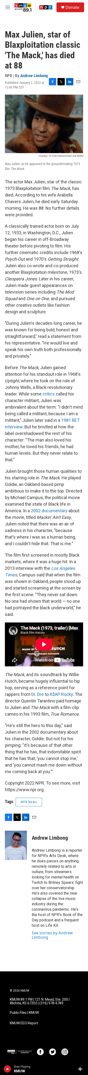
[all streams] (81, 1069)
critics (49, 393)
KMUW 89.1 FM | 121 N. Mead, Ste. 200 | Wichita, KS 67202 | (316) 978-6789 (39, 1001)
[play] (7, 1068)
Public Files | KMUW (24, 1013)
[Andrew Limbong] (16, 845)
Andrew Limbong (34, 75)
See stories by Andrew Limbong (52, 935)
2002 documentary (49, 510)
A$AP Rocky (61, 694)
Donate (72, 7)
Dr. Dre (37, 694)
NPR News (29, 802)
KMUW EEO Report (24, 1023)
